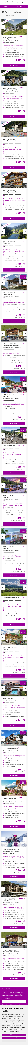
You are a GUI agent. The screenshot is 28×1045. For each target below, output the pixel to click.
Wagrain (17, 398)
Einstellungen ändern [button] (14, 1041)
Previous (3, 27)
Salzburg (11, 41)
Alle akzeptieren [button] (14, 1035)
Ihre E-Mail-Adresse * (7, 998)
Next (25, 27)
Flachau (17, 651)
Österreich (5, 41)
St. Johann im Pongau (20, 802)
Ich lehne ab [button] (14, 1038)
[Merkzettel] (22, 2)
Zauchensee (18, 41)
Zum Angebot (14, 66)
